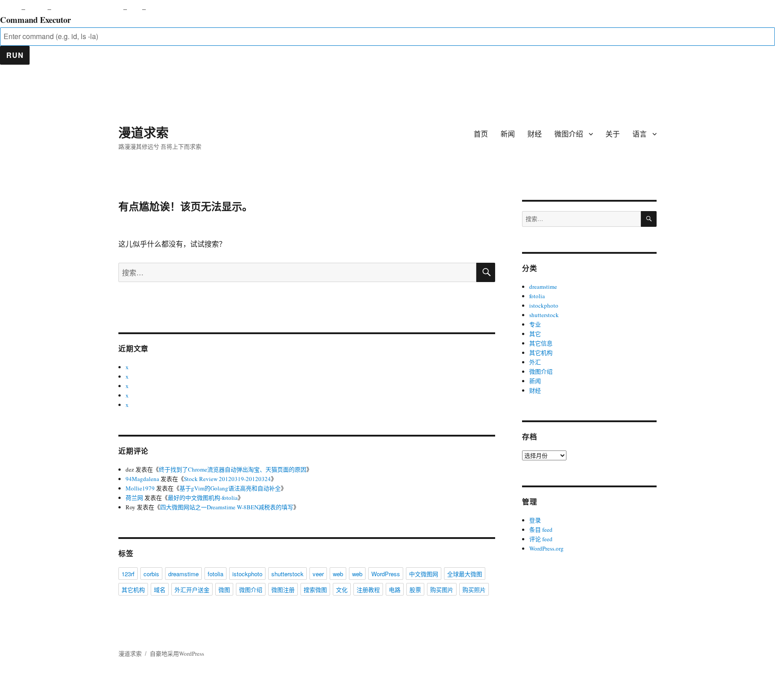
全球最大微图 (464, 573)
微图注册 (283, 589)
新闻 (508, 133)
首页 (481, 133)
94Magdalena (142, 479)
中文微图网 (423, 573)
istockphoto (247, 573)
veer (318, 573)
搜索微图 (315, 589)
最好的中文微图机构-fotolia (203, 498)
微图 (224, 589)
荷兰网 (134, 498)
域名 (159, 589)
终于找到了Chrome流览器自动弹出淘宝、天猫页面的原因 (232, 469)
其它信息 (541, 343)
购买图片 (441, 589)
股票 (415, 589)
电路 (395, 589)
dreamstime (183, 573)
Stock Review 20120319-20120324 (227, 479)
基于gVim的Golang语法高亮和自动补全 (230, 488)
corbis (151, 573)
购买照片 (474, 589)
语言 (639, 133)
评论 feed (541, 539)
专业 (535, 324)
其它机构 (133, 589)
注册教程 (368, 589)
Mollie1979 (140, 488)
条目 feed (541, 529)
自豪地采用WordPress (177, 653)
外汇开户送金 (191, 589)
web (338, 573)
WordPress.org (546, 548)
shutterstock (287, 573)
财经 (534, 133)
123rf (128, 573)
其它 (535, 334)
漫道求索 (143, 132)
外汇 (535, 362)
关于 (612, 133)
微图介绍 (568, 133)
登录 (535, 520)
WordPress (385, 573)
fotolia (215, 573)
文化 (342, 589)
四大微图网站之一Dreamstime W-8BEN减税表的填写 (226, 507)
